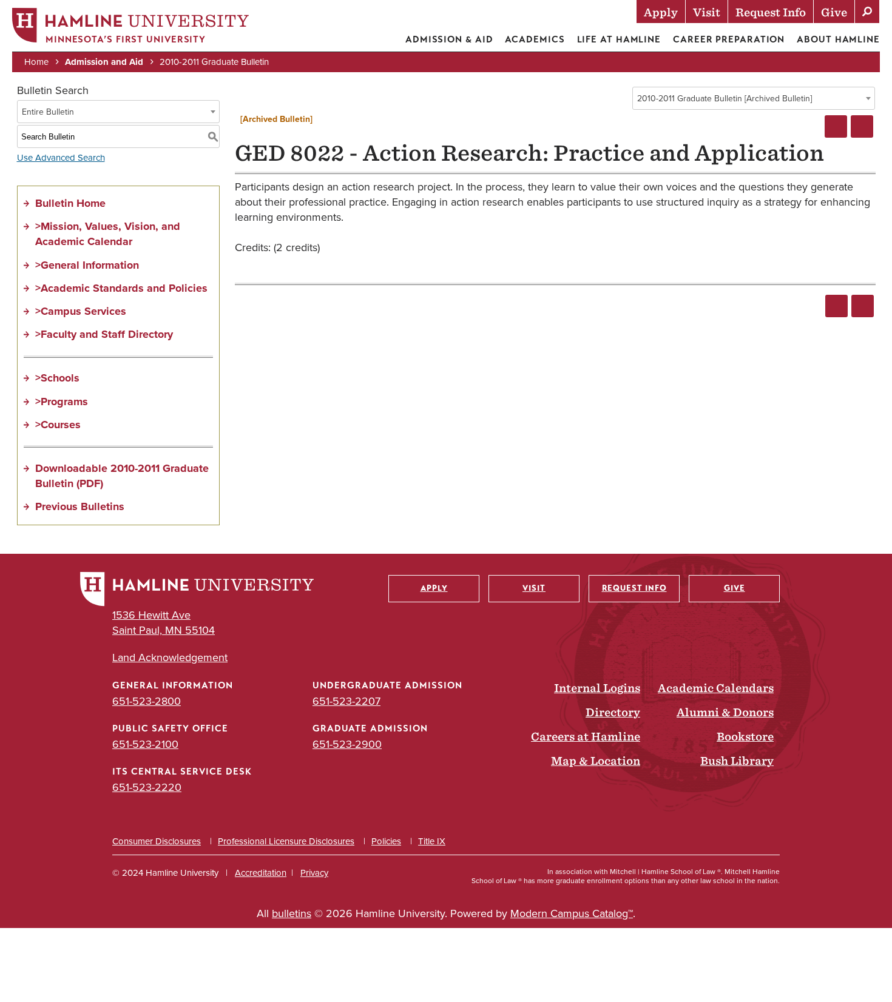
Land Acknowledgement (170, 657)
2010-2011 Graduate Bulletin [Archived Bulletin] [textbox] (724, 98)
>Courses (58, 424)
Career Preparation (729, 39)
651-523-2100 (145, 744)
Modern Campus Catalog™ (571, 913)
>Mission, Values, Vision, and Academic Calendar (107, 233)
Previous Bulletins (79, 506)
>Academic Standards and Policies (121, 288)
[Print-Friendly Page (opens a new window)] (836, 126)
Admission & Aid (449, 39)
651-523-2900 (347, 744)
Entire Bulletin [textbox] (48, 112)
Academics (534, 39)
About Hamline (838, 39)
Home (36, 62)
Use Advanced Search (61, 157)
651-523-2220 (146, 787)
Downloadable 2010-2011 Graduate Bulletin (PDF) (122, 475)
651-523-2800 (146, 701)
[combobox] (753, 98)
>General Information (87, 265)
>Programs (61, 401)
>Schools (57, 378)
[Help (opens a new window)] (862, 126)
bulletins (291, 913)
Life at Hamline (619, 39)
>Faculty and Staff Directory (104, 334)
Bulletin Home (70, 203)
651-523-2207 (346, 701)
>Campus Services (80, 311)
